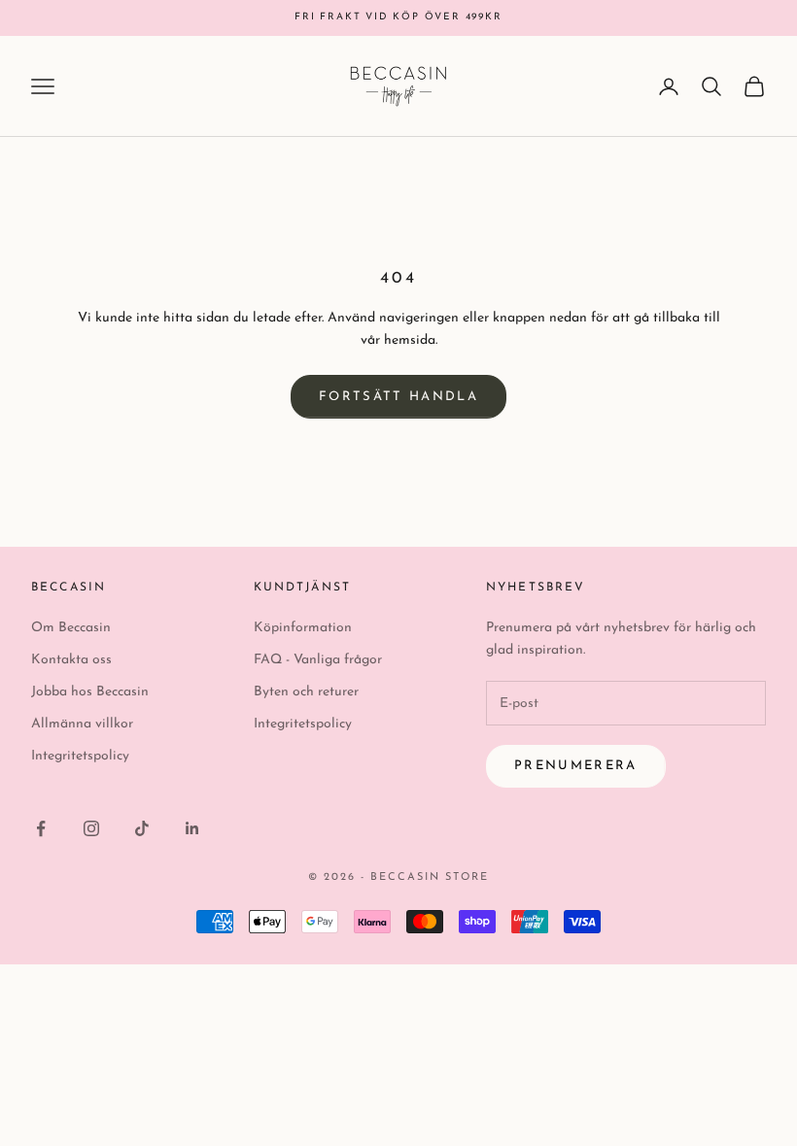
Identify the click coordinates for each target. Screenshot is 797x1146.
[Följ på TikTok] (142, 828)
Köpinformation (303, 628)
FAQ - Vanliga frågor (318, 660)
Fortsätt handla (398, 396)
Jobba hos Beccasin (90, 692)
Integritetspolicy (80, 756)
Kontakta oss (71, 660)
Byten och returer (306, 692)
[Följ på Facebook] (41, 828)
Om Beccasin (71, 628)
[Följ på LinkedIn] (192, 828)
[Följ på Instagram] (91, 828)
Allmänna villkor (82, 724)
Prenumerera (576, 765)
